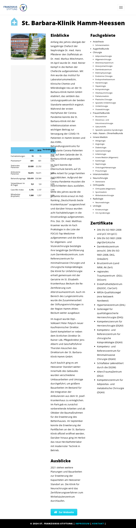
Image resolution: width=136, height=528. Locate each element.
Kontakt (98, 523)
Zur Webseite (66, 512)
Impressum (82, 523)
